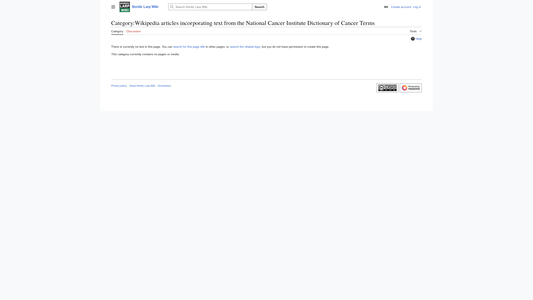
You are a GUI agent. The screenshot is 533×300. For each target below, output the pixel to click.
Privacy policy (119, 85)
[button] (113, 7)
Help (419, 38)
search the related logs (245, 46)
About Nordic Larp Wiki (142, 85)
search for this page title (189, 46)
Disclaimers (164, 85)
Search (259, 7)
